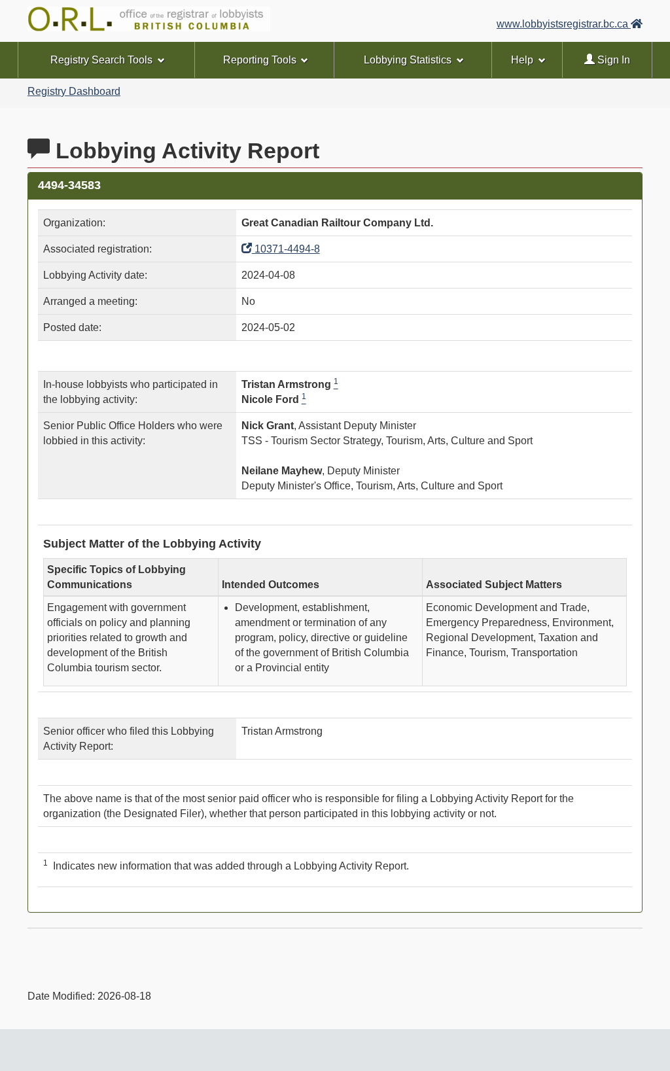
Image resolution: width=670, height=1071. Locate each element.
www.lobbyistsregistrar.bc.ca (564, 23)
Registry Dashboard (73, 91)
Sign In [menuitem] (612, 59)
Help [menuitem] (522, 59)
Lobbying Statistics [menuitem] (407, 59)
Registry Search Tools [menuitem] (101, 59)
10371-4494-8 (286, 249)
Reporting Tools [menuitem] (259, 59)
